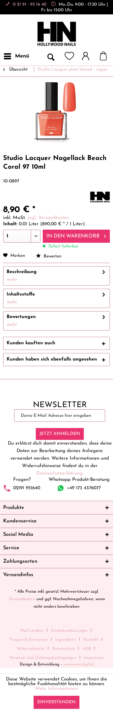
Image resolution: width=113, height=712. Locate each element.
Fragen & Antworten (29, 640)
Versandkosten (21, 599)
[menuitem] (16, 56)
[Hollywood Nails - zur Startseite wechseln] (56, 34)
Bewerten (52, 256)
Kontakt (90, 640)
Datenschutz (63, 649)
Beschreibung (22, 272)
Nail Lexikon (31, 631)
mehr (12, 279)
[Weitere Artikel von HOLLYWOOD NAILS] (100, 197)
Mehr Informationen (56, 688)
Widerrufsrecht (31, 649)
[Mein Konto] (88, 56)
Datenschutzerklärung (59, 473)
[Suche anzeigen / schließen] (50, 56)
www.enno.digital (78, 664)
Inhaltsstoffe (21, 294)
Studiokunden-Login (69, 631)
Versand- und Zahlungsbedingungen (42, 658)
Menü (22, 56)
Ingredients (65, 640)
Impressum (94, 658)
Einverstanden (56, 702)
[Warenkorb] (106, 56)
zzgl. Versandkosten (48, 218)
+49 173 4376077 (84, 488)
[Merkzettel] (69, 56)
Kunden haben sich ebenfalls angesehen (52, 359)
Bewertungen (21, 317)
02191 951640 (26, 488)
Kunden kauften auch (31, 343)
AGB (87, 649)
